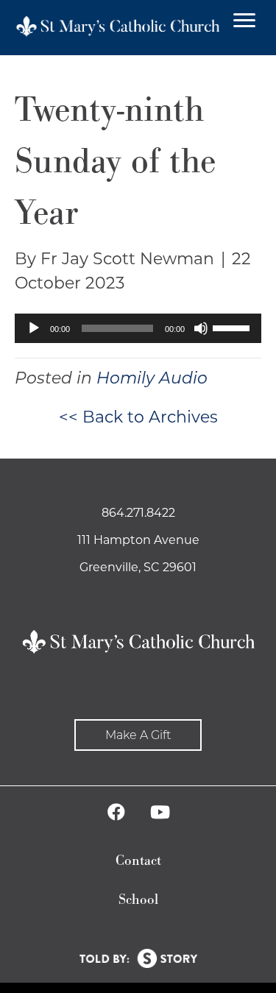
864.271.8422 (138, 513)
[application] (138, 328)
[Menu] (244, 20)
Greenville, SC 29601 (138, 567)
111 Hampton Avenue (138, 540)
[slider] (233, 327)
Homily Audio (152, 378)
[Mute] (201, 328)
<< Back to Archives (138, 417)
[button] (138, 735)
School (138, 900)
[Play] (33, 328)
